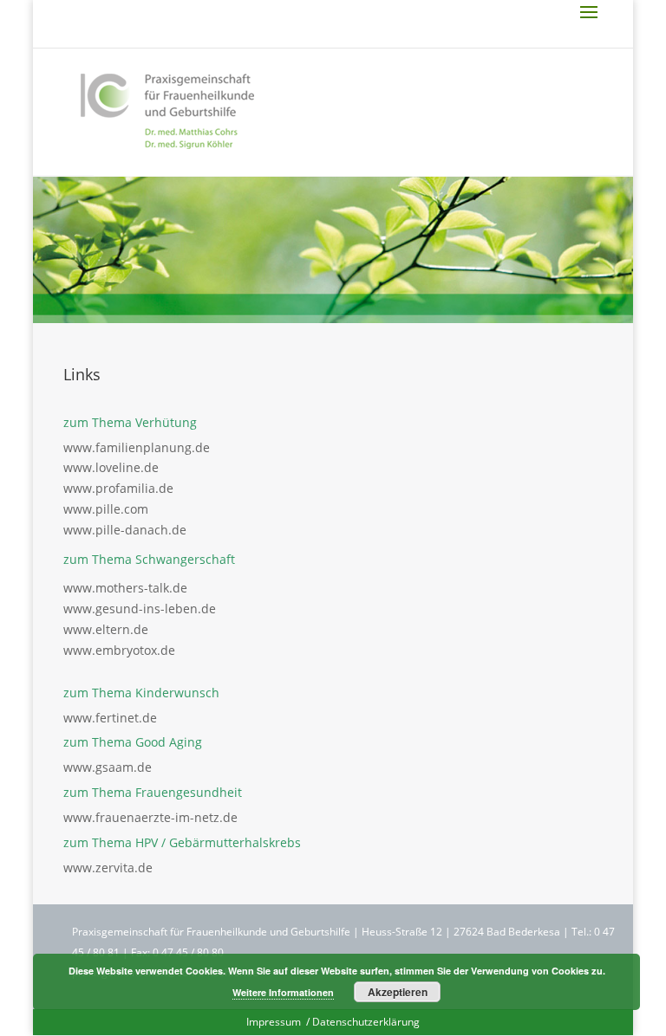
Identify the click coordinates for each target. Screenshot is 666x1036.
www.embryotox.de (119, 650)
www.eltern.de (105, 629)
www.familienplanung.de (136, 447)
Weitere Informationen (283, 992)
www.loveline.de (111, 467)
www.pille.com (105, 509)
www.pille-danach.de (124, 529)
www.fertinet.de (110, 717)
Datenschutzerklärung (366, 1021)
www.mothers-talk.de (125, 588)
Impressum (275, 1021)
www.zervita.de (108, 867)
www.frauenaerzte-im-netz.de (150, 817)
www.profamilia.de (118, 488)
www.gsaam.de (107, 767)
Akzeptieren (398, 992)
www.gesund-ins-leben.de (139, 608)
